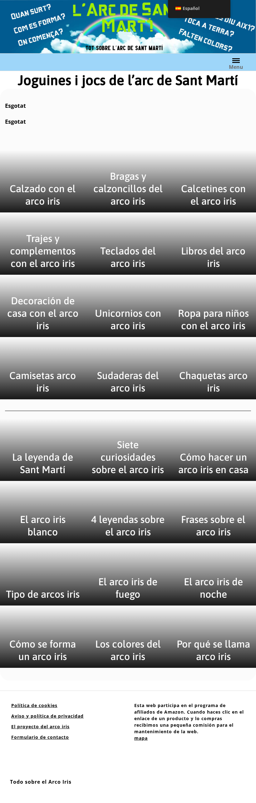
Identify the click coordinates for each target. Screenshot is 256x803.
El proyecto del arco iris (40, 726)
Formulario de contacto (40, 737)
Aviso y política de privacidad (47, 716)
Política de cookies (34, 705)
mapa (141, 738)
